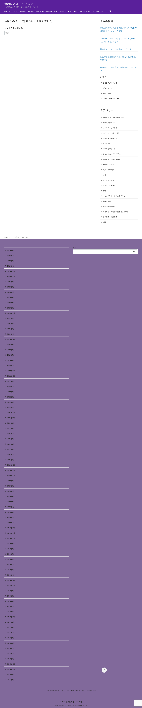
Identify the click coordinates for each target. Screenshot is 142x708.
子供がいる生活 (85, 11)
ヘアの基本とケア (109, 149)
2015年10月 (11, 669)
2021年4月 (11, 449)
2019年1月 (11, 575)
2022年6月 (11, 391)
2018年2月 (11, 611)
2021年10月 (11, 418)
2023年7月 (11, 355)
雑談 (104, 222)
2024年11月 (11, 313)
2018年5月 (11, 596)
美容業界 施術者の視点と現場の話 (115, 211)
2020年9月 (11, 480)
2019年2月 (11, 569)
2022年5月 (11, 397)
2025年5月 (11, 302)
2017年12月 (11, 617)
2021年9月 (11, 423)
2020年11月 (11, 470)
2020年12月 (11, 465)
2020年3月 (11, 512)
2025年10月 (11, 276)
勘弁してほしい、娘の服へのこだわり (115, 49)
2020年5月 (11, 501)
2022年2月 (11, 407)
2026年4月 (11, 250)
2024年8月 (11, 323)
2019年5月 (11, 559)
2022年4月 (11, 402)
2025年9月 (11, 281)
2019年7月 (11, 554)
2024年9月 (11, 318)
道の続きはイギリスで (18, 3)
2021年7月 (11, 433)
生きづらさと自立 (10, 11)
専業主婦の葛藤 (108, 169)
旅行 (104, 175)
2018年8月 (11, 590)
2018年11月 (11, 585)
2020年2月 (11, 517)
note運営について (99, 11)
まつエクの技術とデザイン (112, 154)
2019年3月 (11, 564)
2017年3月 (11, 632)
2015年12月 (11, 664)
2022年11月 (11, 370)
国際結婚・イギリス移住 (68, 11)
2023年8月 (11, 349)
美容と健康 (107, 201)
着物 (104, 190)
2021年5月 (11, 444)
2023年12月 (11, 339)
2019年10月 (11, 538)
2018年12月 (11, 580)
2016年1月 (11, 658)
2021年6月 (11, 438)
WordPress (84, 705)
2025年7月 (11, 292)
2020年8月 (11, 486)
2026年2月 (11, 260)
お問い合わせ (107, 93)
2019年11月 (11, 533)
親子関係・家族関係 (27, 11)
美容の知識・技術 (109, 206)
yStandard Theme (60, 705)
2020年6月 (11, 496)
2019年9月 (11, 543)
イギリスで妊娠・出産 (111, 133)
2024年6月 (11, 329)
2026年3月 (11, 255)
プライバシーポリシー (111, 98)
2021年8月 (11, 428)
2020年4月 (11, 507)
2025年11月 (11, 271)
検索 (74, 247)
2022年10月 (11, 376)
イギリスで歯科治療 (110, 138)
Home (6, 237)
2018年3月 (11, 606)
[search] (90, 33)
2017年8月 (11, 622)
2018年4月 (11, 601)
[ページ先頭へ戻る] (104, 670)
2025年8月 (11, 287)
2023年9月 (11, 344)
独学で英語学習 (108, 180)
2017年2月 (11, 637)
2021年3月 (11, 454)
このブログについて (110, 83)
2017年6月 (11, 627)
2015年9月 (11, 674)
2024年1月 (11, 334)
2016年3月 (11, 653)
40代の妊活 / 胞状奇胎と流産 (46, 11)
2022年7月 (11, 386)
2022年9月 (11, 381)
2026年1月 (11, 266)
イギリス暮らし (108, 143)
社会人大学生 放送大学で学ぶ (114, 196)
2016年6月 (11, 643)
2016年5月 (11, 648)
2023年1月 (11, 365)
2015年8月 (11, 679)
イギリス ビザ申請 (110, 128)
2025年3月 (11, 308)
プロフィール (107, 88)
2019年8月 (11, 548)
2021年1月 (11, 459)
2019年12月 (11, 528)
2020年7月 (11, 491)
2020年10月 (11, 475)
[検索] (109, 11)
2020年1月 (11, 522)
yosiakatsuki (70, 705)
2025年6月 (11, 297)
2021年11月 (11, 412)
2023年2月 (11, 360)
